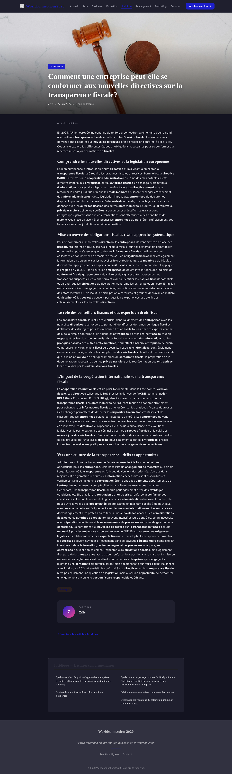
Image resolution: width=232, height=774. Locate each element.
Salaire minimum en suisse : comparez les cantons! (148, 692)
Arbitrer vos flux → (200, 6)
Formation (111, 6)
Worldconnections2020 (42, 6)
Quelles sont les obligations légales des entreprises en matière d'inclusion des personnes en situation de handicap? (83, 681)
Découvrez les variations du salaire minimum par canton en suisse (147, 701)
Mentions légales (109, 754)
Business (97, 6)
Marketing (161, 6)
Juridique (126, 6)
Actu (85, 6)
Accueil (74, 6)
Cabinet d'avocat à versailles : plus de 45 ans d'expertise (79, 694)
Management (143, 6)
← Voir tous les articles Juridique (77, 634)
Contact (127, 754)
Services (176, 6)
